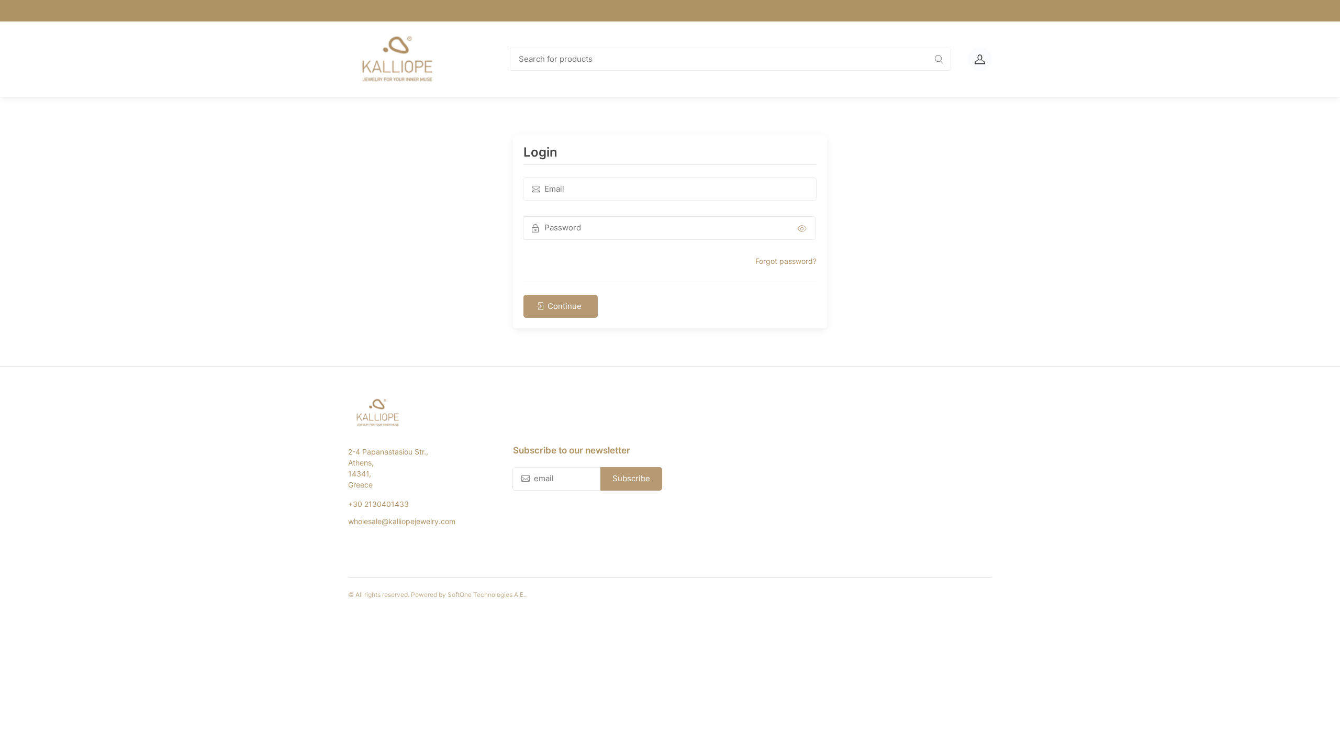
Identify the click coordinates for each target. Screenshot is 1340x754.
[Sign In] (980, 59)
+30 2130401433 (378, 504)
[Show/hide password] (802, 228)
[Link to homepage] (418, 59)
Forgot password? (786, 261)
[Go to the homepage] (418, 413)
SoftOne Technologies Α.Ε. (486, 594)
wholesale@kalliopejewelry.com (401, 521)
